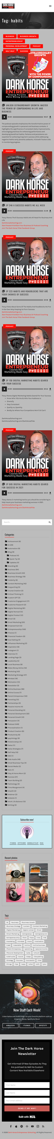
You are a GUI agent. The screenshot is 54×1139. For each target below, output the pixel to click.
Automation (12, 548)
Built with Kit (27, 1117)
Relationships (13, 742)
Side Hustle (12, 759)
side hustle (11, 956)
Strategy (10, 960)
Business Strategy (15, 577)
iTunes (13, 843)
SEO (9, 756)
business (15, 922)
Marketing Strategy (15, 675)
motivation (39, 941)
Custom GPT (13, 598)
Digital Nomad (14, 612)
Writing (11, 805)
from (25, 938)
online (27, 945)
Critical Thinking (14, 594)
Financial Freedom (15, 636)
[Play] (4, 116)
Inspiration (12, 647)
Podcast (37, 46)
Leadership (12, 661)
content (27, 926)
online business (39, 945)
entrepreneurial (41, 934)
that (39, 960)
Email (10, 619)
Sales (10, 745)
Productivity (13, 735)
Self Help (10, 51)
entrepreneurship (13, 938)
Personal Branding (15, 710)
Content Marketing (15, 584)
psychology (12, 738)
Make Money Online (15, 668)
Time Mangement (15, 787)
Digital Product (14, 615)
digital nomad (28, 930)
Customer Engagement (17, 601)
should (36, 953)
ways (23, 964)
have (32, 938)
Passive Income (14, 707)
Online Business (14, 689)
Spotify (43, 1025)
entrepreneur (27, 934)
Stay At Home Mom (15, 773)
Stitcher (22, 843)
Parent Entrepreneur (16, 696)
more (30, 941)
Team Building (13, 780)
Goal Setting (13, 640)
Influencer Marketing (16, 643)
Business (10, 36)
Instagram (12, 650)
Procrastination (14, 728)
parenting (28, 949)
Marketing (12, 671)
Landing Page (13, 657)
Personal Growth (14, 717)
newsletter (17, 945)
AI (9, 545)
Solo (10, 770)
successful (30, 960)
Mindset (11, 678)
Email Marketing (14, 622)
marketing (11, 941)
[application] (27, 116)
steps (29, 956)
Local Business (14, 664)
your (44, 964)
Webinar (11, 794)
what (31, 964)
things (9, 964)
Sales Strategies (14, 749)
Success (24, 51)
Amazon (10, 1025)
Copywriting (13, 587)
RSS (41, 843)
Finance (11, 633)
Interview (11, 654)
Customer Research (15, 605)
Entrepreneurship (14, 41)
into (38, 938)
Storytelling (38, 956)
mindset (21, 941)
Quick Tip (13, 559)
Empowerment (14, 626)
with (38, 964)
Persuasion (12, 721)
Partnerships (13, 703)
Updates (13, 562)
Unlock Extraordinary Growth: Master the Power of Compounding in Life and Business (25, 108)
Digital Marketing (15, 608)
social (21, 956)
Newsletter (12, 685)
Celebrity (11, 580)
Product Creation (14, 731)
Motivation (12, 682)
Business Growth (28, 36)
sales (29, 953)
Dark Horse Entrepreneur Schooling (22, 1132)
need (8, 945)
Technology (12, 784)
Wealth (11, 791)
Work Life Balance (15, 801)
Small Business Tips (16, 763)
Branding (11, 566)
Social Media (13, 766)
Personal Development (16, 46)
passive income (41, 949)
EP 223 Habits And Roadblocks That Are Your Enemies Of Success (25, 293)
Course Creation (14, 591)
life (45, 938)
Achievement (13, 541)
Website (11, 798)
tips (16, 964)
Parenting (12, 700)
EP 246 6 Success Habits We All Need (25, 205)
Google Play (32, 843)
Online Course (13, 693)
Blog (10, 552)
